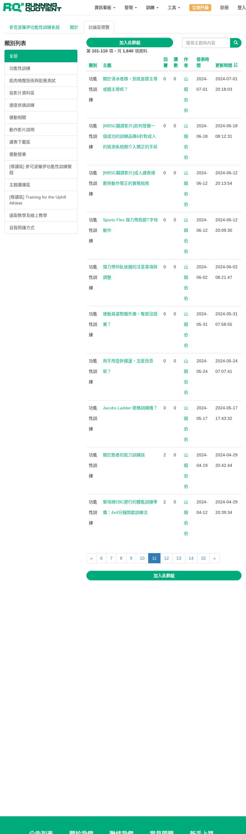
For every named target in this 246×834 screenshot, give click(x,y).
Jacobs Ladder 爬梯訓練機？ (130, 407)
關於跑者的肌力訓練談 (124, 454)
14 (191, 558)
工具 (172, 7)
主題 (107, 65)
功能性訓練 (19, 68)
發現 (129, 7)
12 (166, 558)
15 (203, 558)
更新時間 (223, 65)
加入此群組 (129, 42)
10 (142, 558)
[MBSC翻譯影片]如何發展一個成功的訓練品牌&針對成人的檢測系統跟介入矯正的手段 (130, 136)
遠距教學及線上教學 (28, 215)
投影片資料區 (21, 92)
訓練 (151, 7)
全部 (13, 56)
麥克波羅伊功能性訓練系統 (34, 27)
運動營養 (17, 154)
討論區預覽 (99, 27)
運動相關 (17, 117)
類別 (93, 65)
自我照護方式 (21, 227)
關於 (74, 27)
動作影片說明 (21, 129)
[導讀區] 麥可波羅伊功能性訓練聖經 (40, 169)
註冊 (224, 7)
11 (154, 558)
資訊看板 (103, 7)
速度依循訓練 (21, 105)
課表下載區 (19, 142)
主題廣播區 (19, 184)
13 (178, 558)
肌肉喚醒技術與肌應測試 (32, 80)
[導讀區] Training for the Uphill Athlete (37, 200)
